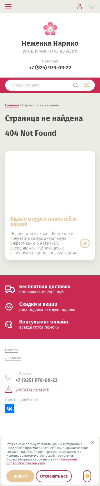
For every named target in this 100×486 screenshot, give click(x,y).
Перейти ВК (85, 243)
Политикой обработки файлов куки (41, 461)
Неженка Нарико (50, 43)
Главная (12, 105)
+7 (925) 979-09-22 (50, 68)
